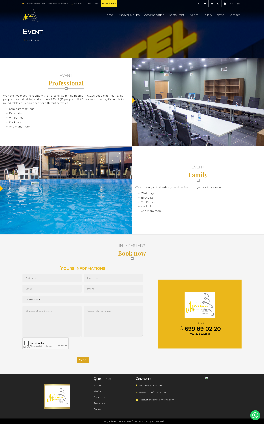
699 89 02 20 (79, 3)
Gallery (207, 15)
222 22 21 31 (93, 3)
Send (82, 360)
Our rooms (99, 397)
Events (193, 15)
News (220, 15)
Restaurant (176, 15)
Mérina (97, 391)
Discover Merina (128, 15)
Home (109, 15)
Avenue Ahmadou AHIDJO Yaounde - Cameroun (46, 3)
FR (231, 3)
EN (238, 3)
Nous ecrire (109, 3)
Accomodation (154, 15)
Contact (234, 15)
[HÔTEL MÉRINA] (213, 400)
